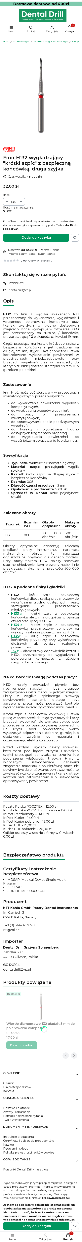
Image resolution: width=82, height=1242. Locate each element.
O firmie (9, 1083)
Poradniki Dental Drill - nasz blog (25, 1169)
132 (14, 651)
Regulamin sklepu (15, 1148)
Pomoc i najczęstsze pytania (23, 1116)
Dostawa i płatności (16, 1108)
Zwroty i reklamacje (16, 1112)
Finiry (75, 41)
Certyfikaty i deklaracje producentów (28, 1140)
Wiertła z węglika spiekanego (50, 41)
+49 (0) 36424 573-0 (19, 925)
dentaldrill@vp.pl (20, 290)
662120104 (11, 965)
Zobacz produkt (22, 1045)
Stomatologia (21, 41)
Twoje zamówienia (16, 1120)
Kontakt (8, 1091)
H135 (15, 636)
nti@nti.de (11, 930)
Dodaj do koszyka (36, 237)
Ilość (6, 195)
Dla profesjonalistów (17, 1087)
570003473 (16, 283)
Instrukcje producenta (18, 1137)
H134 (15, 625)
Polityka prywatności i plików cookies (28, 1152)
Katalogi (9, 1144)
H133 (15, 613)
